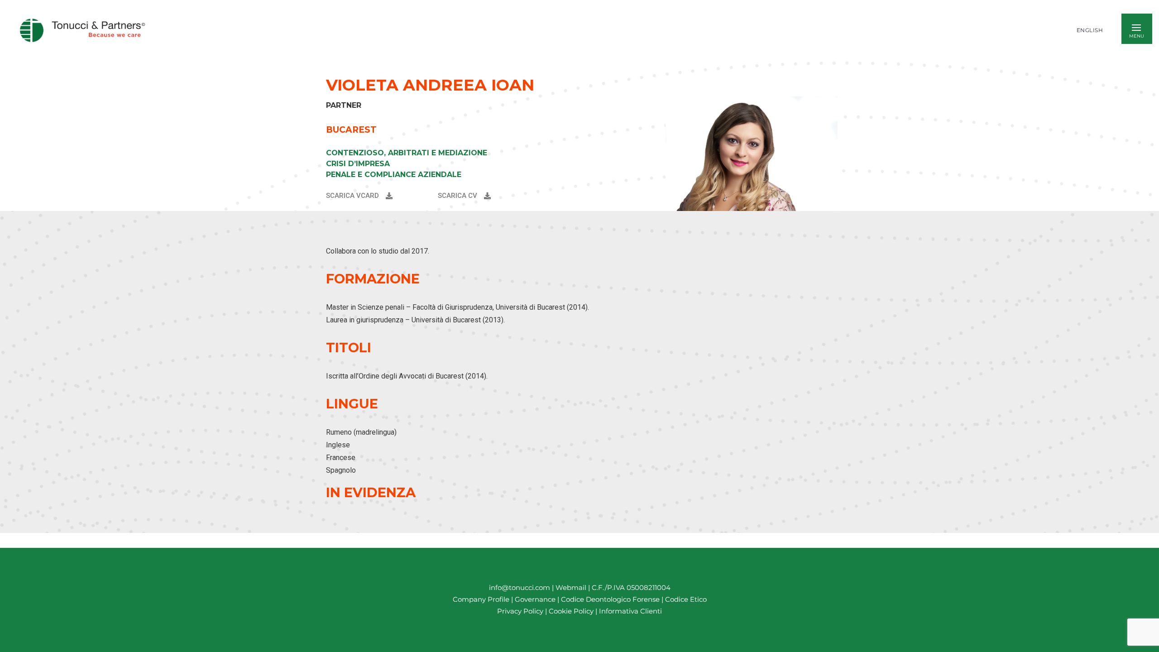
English (1090, 30)
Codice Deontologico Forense (611, 599)
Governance (536, 599)
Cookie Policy (571, 611)
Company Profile (481, 599)
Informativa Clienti (629, 611)
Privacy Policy (520, 611)
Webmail (571, 587)
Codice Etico (686, 599)
